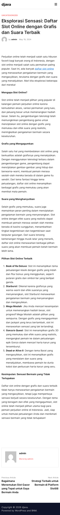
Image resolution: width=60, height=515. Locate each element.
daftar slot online (44, 68)
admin (14, 39)
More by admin (26, 459)
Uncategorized (10, 15)
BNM (34, 510)
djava (6, 4)
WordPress (20, 510)
